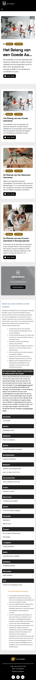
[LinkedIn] (22, 677)
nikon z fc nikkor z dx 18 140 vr (11, 472)
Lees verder (11, 76)
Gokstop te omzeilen (8, 491)
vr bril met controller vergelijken (11, 510)
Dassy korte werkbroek (9, 459)
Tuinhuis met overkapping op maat (12, 585)
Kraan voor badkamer (9, 440)
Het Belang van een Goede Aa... (17, 52)
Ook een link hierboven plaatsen (18, 591)
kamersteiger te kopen (25, 385)
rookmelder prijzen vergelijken (11, 556)
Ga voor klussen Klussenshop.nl (12, 533)
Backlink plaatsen (18, 287)
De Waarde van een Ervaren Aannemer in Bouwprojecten (16, 239)
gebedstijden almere (8, 430)
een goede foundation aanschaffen (12, 449)
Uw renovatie (6, 420)
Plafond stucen (7, 524)
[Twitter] (18, 677)
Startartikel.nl (6, 520)
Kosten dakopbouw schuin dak (11, 482)
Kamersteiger (6, 537)
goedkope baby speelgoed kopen (12, 468)
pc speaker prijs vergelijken (10, 501)
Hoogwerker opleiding (9, 565)
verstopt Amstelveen (8, 546)
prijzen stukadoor (7, 575)
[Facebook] (13, 677)
